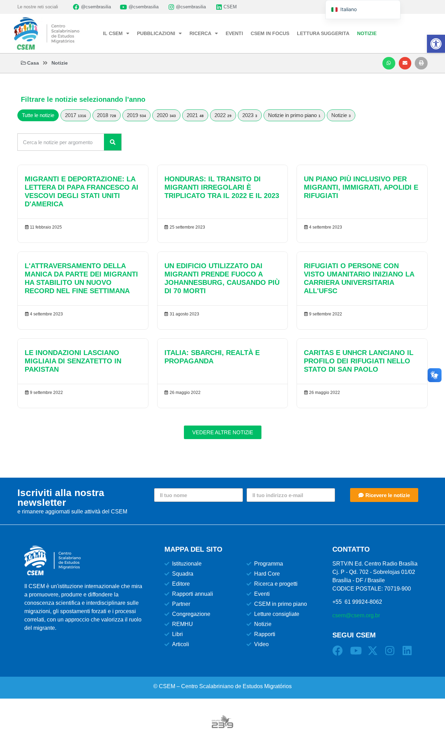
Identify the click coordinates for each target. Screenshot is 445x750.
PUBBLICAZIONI (156, 33)
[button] (388, 63)
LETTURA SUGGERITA (323, 33)
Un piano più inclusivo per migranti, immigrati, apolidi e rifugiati (361, 187)
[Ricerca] (112, 142)
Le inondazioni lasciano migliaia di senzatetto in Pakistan (73, 361)
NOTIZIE (367, 33)
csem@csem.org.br (356, 615)
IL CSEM (113, 33)
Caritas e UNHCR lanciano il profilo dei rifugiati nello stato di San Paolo (358, 361)
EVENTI (234, 33)
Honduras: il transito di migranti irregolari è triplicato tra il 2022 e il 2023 (221, 187)
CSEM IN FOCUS (270, 33)
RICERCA (200, 33)
